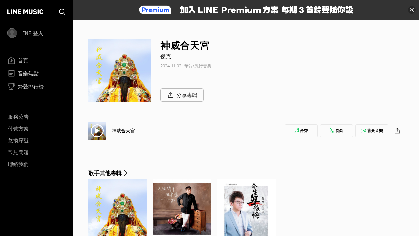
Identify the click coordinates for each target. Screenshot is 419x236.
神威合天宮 (123, 131)
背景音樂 (375, 130)
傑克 (165, 56)
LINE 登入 (31, 33)
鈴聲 (304, 130)
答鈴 (339, 130)
